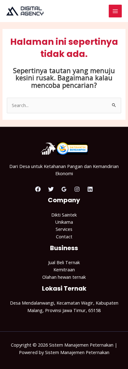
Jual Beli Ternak (64, 262)
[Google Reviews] (64, 189)
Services (64, 229)
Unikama (64, 222)
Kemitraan (64, 269)
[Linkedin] (90, 189)
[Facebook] (38, 189)
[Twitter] (51, 189)
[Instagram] (77, 189)
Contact (64, 236)
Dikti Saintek (64, 215)
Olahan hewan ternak (64, 277)
